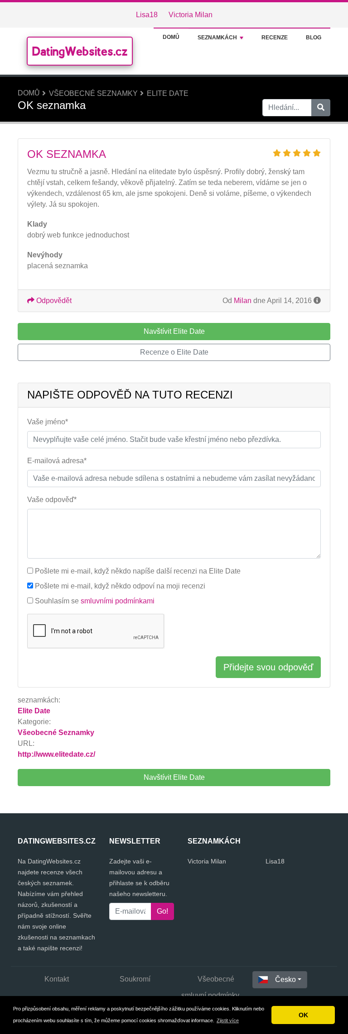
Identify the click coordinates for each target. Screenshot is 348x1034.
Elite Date (167, 93)
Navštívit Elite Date (174, 777)
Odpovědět (53, 300)
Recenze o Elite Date (174, 352)
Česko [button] (285, 979)
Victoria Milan (191, 15)
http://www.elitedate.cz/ (56, 754)
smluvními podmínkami (118, 601)
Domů (171, 37)
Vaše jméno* (47, 422)
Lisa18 (147, 15)
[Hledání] (320, 107)
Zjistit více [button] (228, 1020)
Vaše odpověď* (52, 499)
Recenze (274, 37)
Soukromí (135, 979)
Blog (313, 37)
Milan (242, 300)
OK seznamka (66, 154)
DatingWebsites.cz (79, 51)
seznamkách (217, 37)
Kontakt (56, 979)
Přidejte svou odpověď (268, 667)
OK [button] (303, 1015)
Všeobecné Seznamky (93, 93)
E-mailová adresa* (57, 461)
